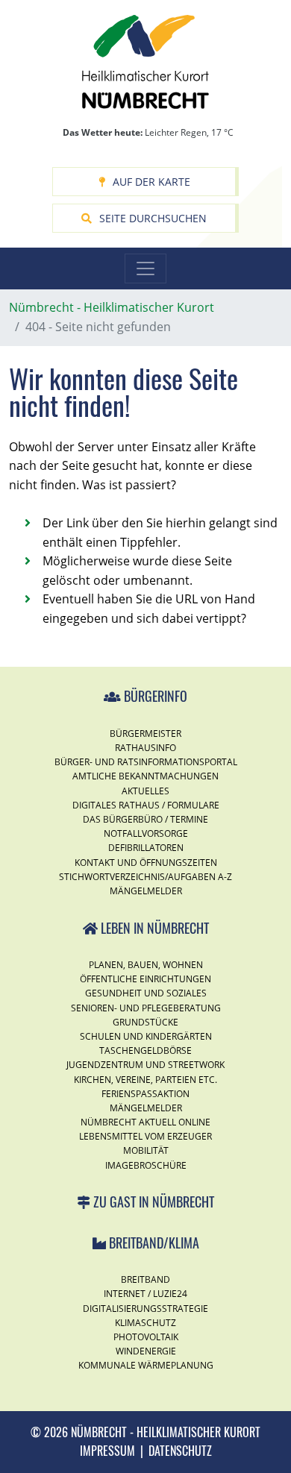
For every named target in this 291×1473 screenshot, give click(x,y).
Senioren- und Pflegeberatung (146, 1008)
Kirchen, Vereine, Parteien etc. (145, 1079)
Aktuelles (145, 791)
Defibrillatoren (146, 847)
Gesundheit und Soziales (146, 993)
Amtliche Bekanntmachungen (145, 776)
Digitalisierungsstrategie (145, 1308)
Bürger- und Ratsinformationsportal (145, 762)
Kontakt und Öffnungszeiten (146, 862)
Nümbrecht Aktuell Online (145, 1122)
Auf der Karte (151, 182)
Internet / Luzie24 (145, 1293)
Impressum (107, 1451)
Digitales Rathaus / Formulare (145, 805)
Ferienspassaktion (145, 1093)
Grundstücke (145, 1022)
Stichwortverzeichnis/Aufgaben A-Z (145, 876)
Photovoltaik (145, 1337)
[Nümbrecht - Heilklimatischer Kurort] (145, 60)
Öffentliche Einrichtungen (145, 979)
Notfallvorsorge (146, 833)
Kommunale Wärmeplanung (145, 1365)
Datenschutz (180, 1451)
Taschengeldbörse (145, 1050)
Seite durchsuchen (153, 218)
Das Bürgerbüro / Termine (145, 819)
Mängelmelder (146, 891)
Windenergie (146, 1351)
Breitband (145, 1279)
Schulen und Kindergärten (146, 1036)
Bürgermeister (145, 733)
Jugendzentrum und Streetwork (145, 1064)
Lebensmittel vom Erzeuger (145, 1136)
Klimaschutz (145, 1322)
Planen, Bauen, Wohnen (146, 964)
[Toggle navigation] (145, 268)
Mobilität (146, 1150)
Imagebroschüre (146, 1165)
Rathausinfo (145, 747)
